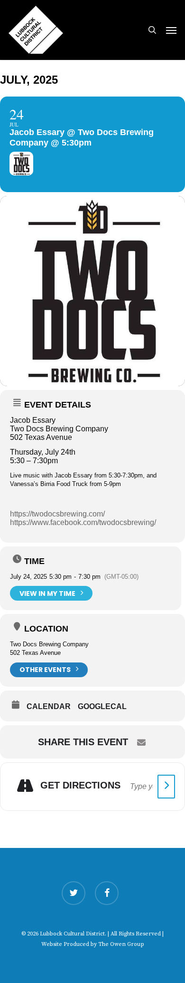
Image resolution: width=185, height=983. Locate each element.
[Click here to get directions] (166, 786)
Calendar (49, 706)
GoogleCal (102, 706)
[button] (171, 30)
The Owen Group (121, 944)
